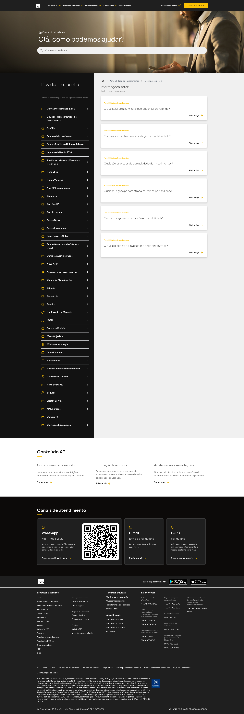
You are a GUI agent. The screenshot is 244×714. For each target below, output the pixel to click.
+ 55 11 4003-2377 (172, 607)
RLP (39, 649)
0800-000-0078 (148, 624)
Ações (40, 625)
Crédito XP (77, 629)
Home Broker (43, 613)
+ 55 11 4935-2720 (149, 604)
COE (39, 653)
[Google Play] (178, 582)
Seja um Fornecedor (182, 667)
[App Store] (198, 582)
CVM (53, 667)
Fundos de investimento (48, 637)
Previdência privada (80, 619)
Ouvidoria (110, 631)
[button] (103, 81)
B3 (38, 667)
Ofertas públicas (44, 645)
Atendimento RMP (114, 623)
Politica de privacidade (69, 667)
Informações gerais (153, 81)
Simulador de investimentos (49, 605)
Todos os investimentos (47, 601)
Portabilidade (112, 608)
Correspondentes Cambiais (128, 667)
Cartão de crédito (80, 601)
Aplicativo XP (43, 629)
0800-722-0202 (171, 644)
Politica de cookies (90, 667)
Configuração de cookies (48, 672)
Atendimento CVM (114, 619)
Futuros (40, 633)
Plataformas (42, 609)
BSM (45, 667)
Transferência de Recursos (118, 605)
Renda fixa (41, 617)
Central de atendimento (117, 597)
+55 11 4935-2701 (171, 629)
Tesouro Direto (43, 621)
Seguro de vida (78, 615)
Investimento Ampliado (82, 633)
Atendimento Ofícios (115, 627)
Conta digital (78, 605)
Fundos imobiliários (45, 641)
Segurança (108, 667)
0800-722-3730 (148, 636)
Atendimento (125, 5)
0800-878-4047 (148, 640)
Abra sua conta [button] (196, 5)
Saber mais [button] (42, 482)
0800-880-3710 (171, 617)
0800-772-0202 (148, 620)
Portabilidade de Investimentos (124, 81)
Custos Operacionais (115, 601)
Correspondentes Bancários (157, 667)
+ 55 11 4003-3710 (172, 604)
